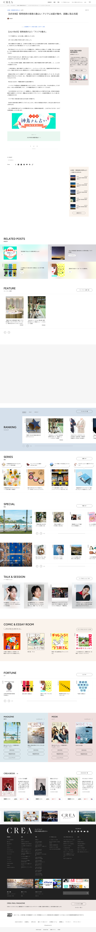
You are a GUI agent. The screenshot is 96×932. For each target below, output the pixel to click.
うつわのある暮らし (24, 858)
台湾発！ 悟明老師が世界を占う (15, 10)
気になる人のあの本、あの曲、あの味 (54, 842)
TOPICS (8, 865)
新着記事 (49, 2)
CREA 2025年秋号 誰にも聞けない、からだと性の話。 (40, 854)
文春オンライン (53, 929)
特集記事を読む (12, 754)
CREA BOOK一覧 (84, 773)
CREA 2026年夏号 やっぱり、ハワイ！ (38, 842)
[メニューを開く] (89, 2)
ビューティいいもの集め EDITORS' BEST (25, 861)
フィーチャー (9, 861)
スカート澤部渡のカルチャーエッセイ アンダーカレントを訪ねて (68, 855)
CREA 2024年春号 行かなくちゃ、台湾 (38, 874)
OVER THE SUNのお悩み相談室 (54, 849)
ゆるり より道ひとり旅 (67, 858)
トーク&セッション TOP (84, 578)
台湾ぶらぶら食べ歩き (25, 841)
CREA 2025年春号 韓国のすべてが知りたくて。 (40, 861)
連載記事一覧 (79, 213)
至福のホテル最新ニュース (25, 851)
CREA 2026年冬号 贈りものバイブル (38, 850)
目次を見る (12, 750)
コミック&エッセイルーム (77, 2)
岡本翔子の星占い (81, 841)
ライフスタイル (10, 160)
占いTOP (84, 674)
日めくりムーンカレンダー (82, 849)
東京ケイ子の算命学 (81, 847)
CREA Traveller (38, 929)
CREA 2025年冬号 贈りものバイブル (38, 865)
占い (85, 2)
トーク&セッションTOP (53, 839)
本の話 (59, 929)
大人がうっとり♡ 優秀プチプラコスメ (26, 864)
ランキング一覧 (84, 411)
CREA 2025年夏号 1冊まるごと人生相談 (39, 858)
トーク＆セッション (65, 2)
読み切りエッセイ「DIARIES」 (68, 843)
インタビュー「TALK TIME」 (68, 849)
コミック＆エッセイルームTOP (84, 629)
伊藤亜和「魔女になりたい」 (68, 841)
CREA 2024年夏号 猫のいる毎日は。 (38, 871)
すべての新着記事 (10, 839)
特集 (58, 2)
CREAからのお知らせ (11, 867)
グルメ (8, 845)
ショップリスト (12, 757)
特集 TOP (84, 505)
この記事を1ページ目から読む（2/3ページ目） (34, 26)
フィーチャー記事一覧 (84, 290)
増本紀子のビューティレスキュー (26, 868)
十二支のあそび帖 (66, 847)
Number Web (45, 929)
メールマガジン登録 (78, 903)
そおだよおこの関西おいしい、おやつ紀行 (26, 854)
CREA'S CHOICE (10, 863)
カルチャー (9, 847)
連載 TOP (84, 458)
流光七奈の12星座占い (81, 843)
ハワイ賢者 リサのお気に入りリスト (26, 846)
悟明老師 (11, 18)
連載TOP (22, 839)
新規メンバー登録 (79, 70)
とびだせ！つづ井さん (67, 845)
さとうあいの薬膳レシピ (25, 856)
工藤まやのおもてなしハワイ (26, 849)
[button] (5, 332)
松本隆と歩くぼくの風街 (53, 847)
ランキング (9, 857)
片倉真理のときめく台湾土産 (26, 843)
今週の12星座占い (81, 845)
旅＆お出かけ (9, 843)
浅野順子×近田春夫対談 (53, 845)
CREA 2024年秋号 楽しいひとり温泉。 (38, 868)
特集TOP (36, 839)
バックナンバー (39, 719)
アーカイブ (9, 859)
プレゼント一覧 (73, 82)
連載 (54, 2)
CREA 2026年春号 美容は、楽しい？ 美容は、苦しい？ (40, 846)
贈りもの (8, 841)
